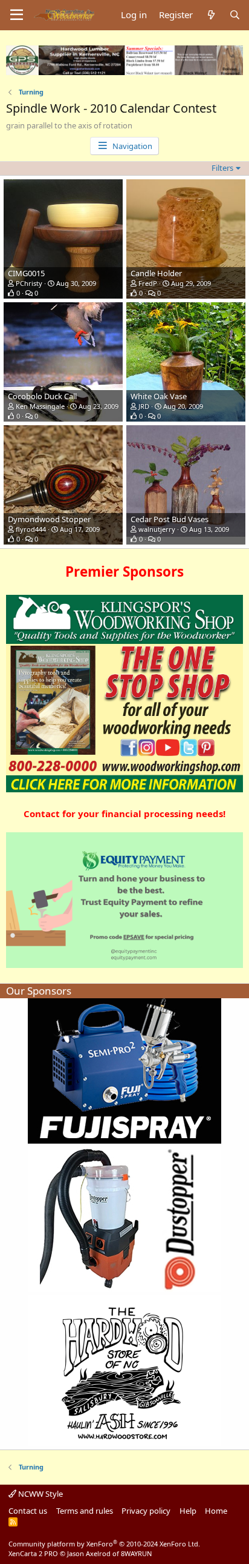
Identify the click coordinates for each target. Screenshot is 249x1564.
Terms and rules (84, 1510)
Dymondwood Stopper (49, 519)
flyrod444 (31, 529)
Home (216, 1510)
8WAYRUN (136, 1553)
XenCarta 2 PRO (33, 1553)
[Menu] (16, 15)
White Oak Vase (159, 396)
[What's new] (210, 15)
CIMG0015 (26, 273)
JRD (143, 406)
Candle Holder (156, 273)
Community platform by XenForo (104, 1543)
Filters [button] (222, 167)
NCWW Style (39, 1493)
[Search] (235, 15)
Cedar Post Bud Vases (170, 519)
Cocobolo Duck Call (42, 396)
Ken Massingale (40, 406)
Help (187, 1510)
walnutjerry (156, 529)
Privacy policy (145, 1510)
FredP (147, 283)
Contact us (27, 1510)
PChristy (29, 283)
